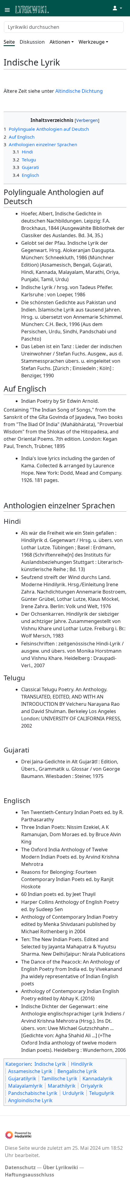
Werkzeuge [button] (92, 42)
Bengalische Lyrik (77, 1071)
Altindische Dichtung (79, 91)
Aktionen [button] (60, 42)
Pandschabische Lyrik (32, 1093)
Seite (9, 42)
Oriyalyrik (92, 1085)
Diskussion (32, 42)
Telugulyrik (101, 1093)
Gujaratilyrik (22, 1078)
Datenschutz (20, 1167)
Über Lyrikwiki (60, 1167)
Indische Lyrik (50, 1064)
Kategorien (18, 1064)
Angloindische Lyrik (30, 1100)
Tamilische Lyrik (59, 1078)
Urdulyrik (73, 1093)
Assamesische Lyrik (30, 1071)
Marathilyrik (62, 1085)
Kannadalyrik (97, 1078)
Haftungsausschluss (29, 1174)
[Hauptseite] (61, 9)
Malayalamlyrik (25, 1085)
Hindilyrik (82, 1064)
